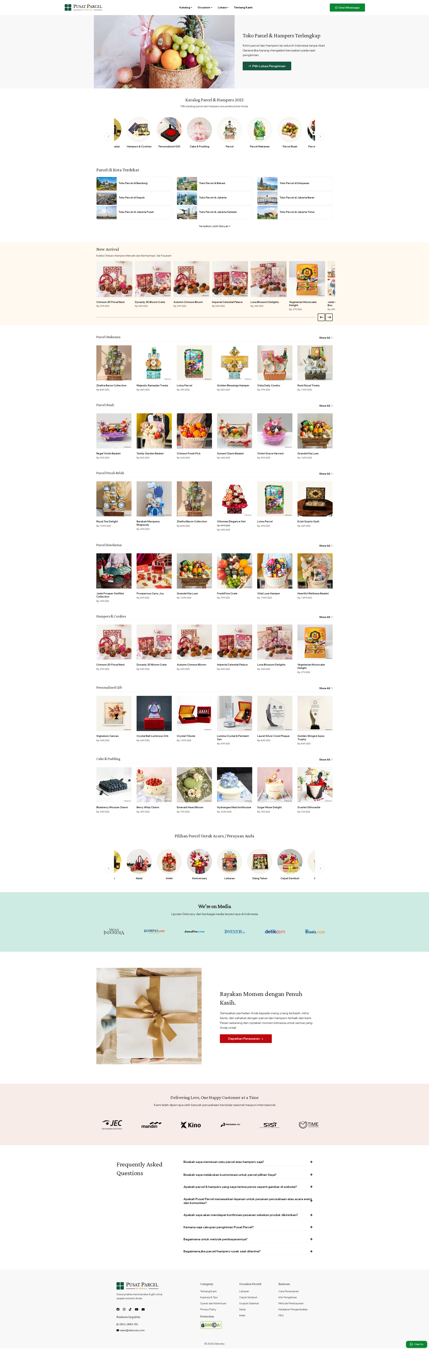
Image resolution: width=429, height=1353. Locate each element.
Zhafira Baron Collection (111, 385)
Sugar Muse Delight (269, 807)
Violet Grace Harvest (270, 453)
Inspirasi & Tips (209, 1297)
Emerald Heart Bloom (190, 807)
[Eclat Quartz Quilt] (315, 498)
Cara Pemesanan (289, 1291)
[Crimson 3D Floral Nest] (114, 279)
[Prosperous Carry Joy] (154, 570)
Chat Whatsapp (349, 7)
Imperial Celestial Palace (227, 302)
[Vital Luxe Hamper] (274, 570)
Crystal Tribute (186, 736)
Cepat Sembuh (290, 878)
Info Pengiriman (288, 1297)
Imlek (169, 878)
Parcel (230, 146)
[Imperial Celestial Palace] (230, 279)
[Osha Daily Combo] (274, 362)
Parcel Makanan (260, 146)
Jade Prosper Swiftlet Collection (110, 595)
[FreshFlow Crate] (234, 570)
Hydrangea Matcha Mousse (234, 807)
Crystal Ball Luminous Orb (152, 736)
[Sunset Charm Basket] (234, 430)
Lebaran (229, 878)
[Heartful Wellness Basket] (315, 570)
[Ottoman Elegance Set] (234, 498)
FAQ (281, 1315)
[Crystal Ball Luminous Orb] (154, 713)
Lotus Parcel (184, 385)
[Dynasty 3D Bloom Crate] (153, 279)
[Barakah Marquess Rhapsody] (154, 498)
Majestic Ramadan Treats (152, 385)
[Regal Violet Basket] (114, 430)
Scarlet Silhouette (308, 807)
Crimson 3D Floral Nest (110, 302)
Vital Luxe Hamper (268, 593)
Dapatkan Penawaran (244, 1038)
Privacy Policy (208, 1309)
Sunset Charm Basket (230, 453)
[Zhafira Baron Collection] (114, 362)
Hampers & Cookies (139, 146)
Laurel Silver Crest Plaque (273, 736)
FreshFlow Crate (227, 593)
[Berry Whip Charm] (154, 784)
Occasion (204, 7)
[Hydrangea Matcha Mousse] (234, 784)
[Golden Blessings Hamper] (234, 362)
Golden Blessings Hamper (233, 385)
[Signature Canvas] (114, 713)
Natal (139, 878)
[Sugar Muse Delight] (274, 784)
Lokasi (222, 7)
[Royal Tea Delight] (114, 498)
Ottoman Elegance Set (231, 521)
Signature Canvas (107, 736)
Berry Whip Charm (148, 807)
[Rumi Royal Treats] (315, 362)
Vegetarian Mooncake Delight (303, 303)
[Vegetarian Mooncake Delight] (307, 279)
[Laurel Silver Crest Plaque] (274, 713)
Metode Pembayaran (291, 1303)
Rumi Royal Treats (308, 385)
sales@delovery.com (132, 1330)
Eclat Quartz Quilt (308, 521)
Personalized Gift (169, 146)
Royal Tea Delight (107, 521)
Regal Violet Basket (108, 453)
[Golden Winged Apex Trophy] (315, 713)
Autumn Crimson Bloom (188, 302)
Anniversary (199, 878)
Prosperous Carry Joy (150, 593)
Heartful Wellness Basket (313, 593)
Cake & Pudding (199, 146)
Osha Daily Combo (268, 385)
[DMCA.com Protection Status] (211, 1324)
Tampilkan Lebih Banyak (214, 226)
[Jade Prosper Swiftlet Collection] (114, 570)
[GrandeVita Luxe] (315, 430)
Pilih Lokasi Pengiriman (269, 66)
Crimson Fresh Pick (189, 453)
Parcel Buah (290, 146)
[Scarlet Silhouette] (315, 784)
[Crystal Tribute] (194, 713)
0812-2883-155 (128, 1324)
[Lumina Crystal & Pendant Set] (234, 713)
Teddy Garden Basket (150, 453)
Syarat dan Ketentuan (213, 1303)
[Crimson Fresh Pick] (194, 430)
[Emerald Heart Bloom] (194, 784)
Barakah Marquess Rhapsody (148, 523)
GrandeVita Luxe (308, 453)
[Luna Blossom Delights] (269, 279)
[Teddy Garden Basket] (154, 430)
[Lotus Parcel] (194, 362)
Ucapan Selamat (249, 1303)
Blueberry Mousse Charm (112, 807)
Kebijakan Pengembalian (293, 1309)
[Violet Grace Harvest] (274, 430)
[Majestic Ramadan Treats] (154, 362)
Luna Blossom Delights (265, 302)
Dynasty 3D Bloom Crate (150, 302)
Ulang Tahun (259, 878)
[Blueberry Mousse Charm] (114, 784)
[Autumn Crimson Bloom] (191, 279)
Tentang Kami (243, 7)
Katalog (184, 7)
